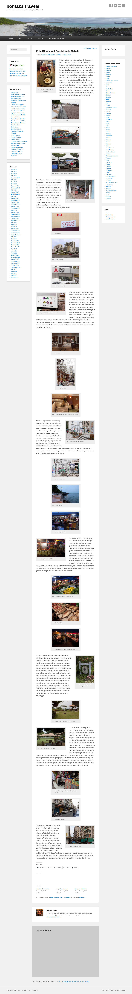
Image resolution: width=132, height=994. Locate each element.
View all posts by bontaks (54, 917)
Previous (87, 48)
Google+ (119, 5)
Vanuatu (108, 196)
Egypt (107, 99)
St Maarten (109, 178)
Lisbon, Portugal (15, 139)
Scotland (108, 168)
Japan (107, 127)
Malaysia (56, 897)
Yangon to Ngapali (80, 889)
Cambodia (109, 83)
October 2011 (14, 255)
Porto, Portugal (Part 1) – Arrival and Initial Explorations (18, 125)
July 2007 (13, 269)
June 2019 (14, 182)
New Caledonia (110, 148)
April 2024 (14, 174)
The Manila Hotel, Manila (18, 111)
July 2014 (13, 222)
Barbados (108, 74)
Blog (19, 38)
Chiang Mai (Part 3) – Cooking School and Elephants (17, 153)
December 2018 (15, 188)
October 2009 (15, 265)
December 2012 (15, 243)
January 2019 (15, 186)
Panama (108, 158)
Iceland (108, 115)
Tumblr (123, 5)
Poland (108, 164)
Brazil (107, 78)
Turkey (108, 192)
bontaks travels (23, 6)
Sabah (61, 897)
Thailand (108, 188)
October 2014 (15, 218)
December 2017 (15, 194)
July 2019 (13, 180)
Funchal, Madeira (16, 137)
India (107, 117)
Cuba (107, 91)
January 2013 (15, 241)
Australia (108, 70)
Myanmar (108, 144)
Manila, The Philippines (17, 104)
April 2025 (14, 169)
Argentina (108, 68)
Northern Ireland (110, 152)
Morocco (108, 142)
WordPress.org (110, 219)
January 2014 (15, 228)
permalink (82, 897)
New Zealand (109, 150)
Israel (107, 123)
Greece (108, 111)
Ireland (108, 121)
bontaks (58, 54)
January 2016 (15, 206)
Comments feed (110, 217)
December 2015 (15, 208)
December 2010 (15, 261)
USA (107, 194)
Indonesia (109, 119)
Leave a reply (67, 54)
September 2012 (15, 247)
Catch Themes (121, 990)
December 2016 (15, 200)
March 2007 (14, 277)
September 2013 (15, 235)
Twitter (115, 5)
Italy (107, 125)
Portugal (108, 166)
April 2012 (14, 253)
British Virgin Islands (112, 80)
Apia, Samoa (14, 92)
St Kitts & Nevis (110, 176)
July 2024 (13, 171)
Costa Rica (109, 89)
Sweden (108, 186)
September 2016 (15, 204)
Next (94, 48)
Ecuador (108, 97)
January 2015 (15, 212)
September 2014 (15, 220)
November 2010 (15, 263)
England (108, 101)
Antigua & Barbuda (111, 66)
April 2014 (14, 226)
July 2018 (13, 190)
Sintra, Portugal (15, 135)
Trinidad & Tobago (111, 190)
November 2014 (15, 216)
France (108, 105)
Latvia (107, 131)
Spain (107, 172)
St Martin (108, 180)
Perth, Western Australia (18, 94)
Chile (107, 85)
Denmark (108, 95)
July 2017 (13, 196)
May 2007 (14, 273)
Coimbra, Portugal (16, 129)
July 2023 (13, 176)
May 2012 (14, 251)
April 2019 (14, 184)
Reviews (40, 38)
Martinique (109, 135)
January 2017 (15, 198)
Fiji (107, 103)
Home (11, 38)
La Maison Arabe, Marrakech (19, 141)
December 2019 (15, 178)
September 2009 (15, 267)
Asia (51, 897)
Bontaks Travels (110, 49)
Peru (107, 160)
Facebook (111, 5)
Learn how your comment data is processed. (74, 981)
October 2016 (15, 202)
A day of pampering (61, 889)
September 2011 (15, 257)
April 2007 (14, 275)
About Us (29, 38)
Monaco (108, 140)
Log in (107, 213)
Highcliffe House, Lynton (18, 113)
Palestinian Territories (112, 156)
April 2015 (14, 210)
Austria (108, 72)
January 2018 (15, 192)
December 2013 (15, 230)
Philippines (109, 162)
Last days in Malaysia (42, 889)
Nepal (107, 146)
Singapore (109, 170)
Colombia (108, 87)
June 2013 (14, 239)
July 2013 (13, 237)
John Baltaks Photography (56, 38)
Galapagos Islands (111, 107)
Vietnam (108, 198)
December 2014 (15, 214)
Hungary (108, 113)
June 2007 (14, 271)
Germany (108, 109)
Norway (108, 154)
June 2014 (14, 224)
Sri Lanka (108, 174)
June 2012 (14, 249)
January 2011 (14, 259)
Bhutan (108, 76)
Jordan (108, 129)
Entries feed (109, 215)
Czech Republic (110, 93)
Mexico (108, 137)
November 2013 (15, 232)
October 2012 (15, 245)
